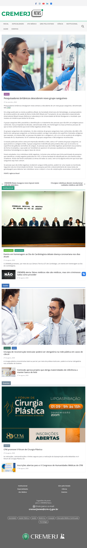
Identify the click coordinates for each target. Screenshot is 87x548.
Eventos (15, 29)
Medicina (42, 518)
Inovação (51, 518)
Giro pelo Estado (47, 24)
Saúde (5, 29)
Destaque (7, 348)
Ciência (60, 24)
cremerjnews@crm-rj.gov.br (43, 509)
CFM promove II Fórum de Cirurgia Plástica (23, 449)
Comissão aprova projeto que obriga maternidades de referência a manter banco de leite (47, 371)
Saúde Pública (24, 518)
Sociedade (12, 518)
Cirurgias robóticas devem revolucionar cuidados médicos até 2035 (67, 184)
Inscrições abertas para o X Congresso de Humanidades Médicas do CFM (50, 465)
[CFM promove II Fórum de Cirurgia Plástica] (43, 414)
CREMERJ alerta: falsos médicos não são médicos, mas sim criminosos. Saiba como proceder (49, 273)
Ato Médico (31, 24)
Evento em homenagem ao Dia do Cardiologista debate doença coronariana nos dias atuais (42, 255)
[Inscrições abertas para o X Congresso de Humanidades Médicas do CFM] (8, 467)
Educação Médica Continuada (67, 518)
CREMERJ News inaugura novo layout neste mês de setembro (21, 184)
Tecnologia (43, 522)
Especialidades (18, 24)
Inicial (6, 24)
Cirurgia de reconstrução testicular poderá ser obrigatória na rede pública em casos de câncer (43, 353)
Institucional (72, 24)
